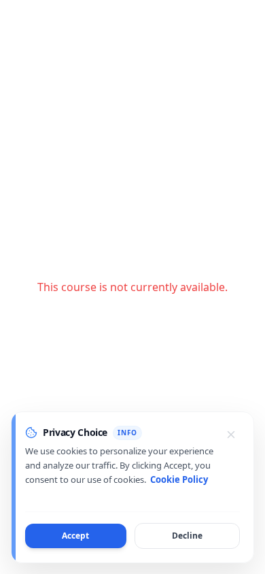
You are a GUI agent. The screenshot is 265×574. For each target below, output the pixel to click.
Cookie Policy (179, 479)
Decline (187, 535)
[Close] (231, 434)
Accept (75, 535)
